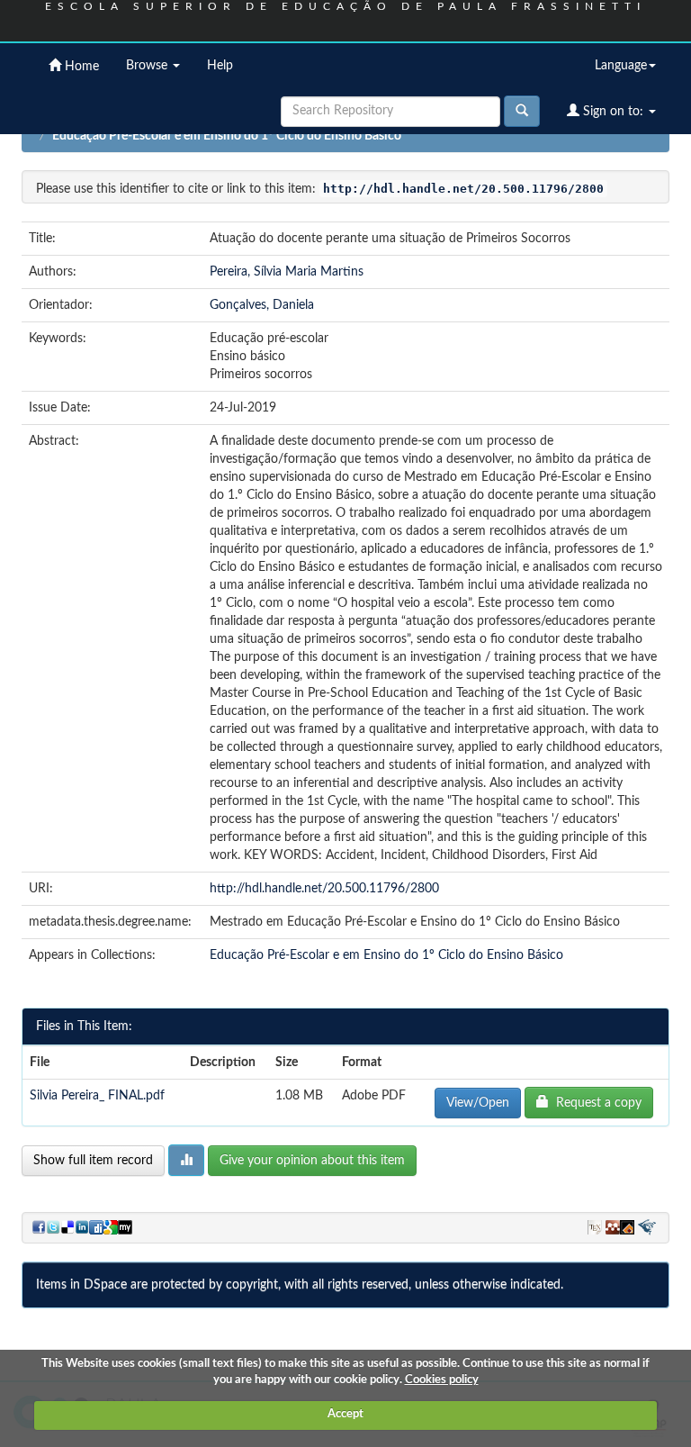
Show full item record (93, 1160)
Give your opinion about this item (312, 1160)
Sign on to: (613, 111)
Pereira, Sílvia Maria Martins (286, 272)
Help (220, 65)
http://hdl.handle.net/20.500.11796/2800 (324, 888)
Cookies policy (442, 1380)
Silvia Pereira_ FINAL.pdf (97, 1096)
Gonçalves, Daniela (262, 305)
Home (80, 66)
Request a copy (595, 1103)
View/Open (477, 1103)
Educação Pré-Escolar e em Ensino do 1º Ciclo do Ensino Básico (226, 136)
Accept (345, 1414)
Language (621, 65)
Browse (148, 65)
